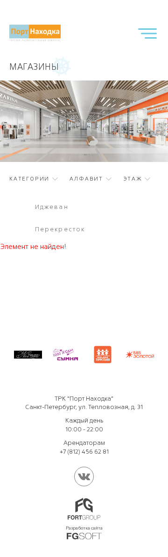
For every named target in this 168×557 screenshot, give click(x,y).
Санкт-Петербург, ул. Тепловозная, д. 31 (84, 406)
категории (29, 178)
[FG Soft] (84, 536)
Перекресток (60, 229)
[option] (84, 218)
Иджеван (52, 207)
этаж (132, 178)
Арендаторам (84, 442)
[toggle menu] (147, 33)
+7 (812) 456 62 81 (84, 451)
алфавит (86, 178)
